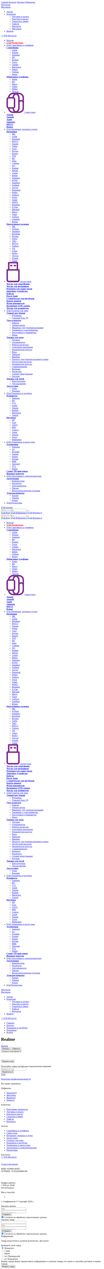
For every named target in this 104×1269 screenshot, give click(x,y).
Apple (14, 50)
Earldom (15, 185)
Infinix (15, 69)
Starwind (16, 464)
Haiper (15, 469)
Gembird (16, 219)
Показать (6, 1049)
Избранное (30, 2)
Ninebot (15, 498)
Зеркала (15, 323)
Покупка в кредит (20, 19)
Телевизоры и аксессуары (23, 442)
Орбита (15, 195)
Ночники (16, 369)
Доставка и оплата (20, 16)
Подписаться (7, 1072)
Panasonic (16, 190)
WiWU (15, 202)
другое (15, 188)
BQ (13, 57)
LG (13, 449)
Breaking (16, 205)
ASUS (15, 425)
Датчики (16, 340)
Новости (10, 1100)
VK (13, 248)
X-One (15, 207)
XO (13, 166)
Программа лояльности (17, 1109)
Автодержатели (19, 486)
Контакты (16, 26)
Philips (15, 89)
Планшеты (11, 1030)
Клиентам (11, 14)
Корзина (21, 2)
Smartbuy (16, 183)
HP (13, 420)
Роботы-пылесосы (20, 345)
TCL (14, 403)
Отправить (6, 1214)
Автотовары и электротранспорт (26, 476)
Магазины (6, 7)
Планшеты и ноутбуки (21, 393)
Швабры (16, 357)
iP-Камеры (17, 315)
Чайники (16, 354)
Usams (15, 173)
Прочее (15, 488)
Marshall (15, 209)
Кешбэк (10, 31)
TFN (14, 156)
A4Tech (15, 217)
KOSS (15, 180)
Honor (14, 74)
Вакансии (11, 1098)
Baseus (15, 153)
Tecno (14, 62)
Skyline (15, 459)
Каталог (12, 2)
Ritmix (15, 175)
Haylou (15, 151)
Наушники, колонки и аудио (24, 129)
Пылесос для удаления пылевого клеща (30, 359)
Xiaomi (15, 52)
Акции (9, 12)
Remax (15, 222)
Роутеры (16, 376)
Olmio (14, 86)
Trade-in (15, 24)
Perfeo (14, 192)
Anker (14, 200)
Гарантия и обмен (20, 21)
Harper (15, 456)
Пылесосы (17, 371)
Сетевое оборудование (22, 374)
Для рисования (19, 383)
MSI (14, 427)
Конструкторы (18, 381)
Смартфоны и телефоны (22, 45)
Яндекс (15, 236)
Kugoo (15, 500)
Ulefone (15, 72)
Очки (14, 388)
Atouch (15, 415)
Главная (4, 2)
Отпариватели (18, 342)
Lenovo (15, 430)
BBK (14, 461)
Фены (14, 335)
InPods (15, 170)
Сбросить (16, 1049)
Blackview (16, 67)
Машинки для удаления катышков (27, 328)
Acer (14, 422)
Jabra (14, 161)
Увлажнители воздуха (22, 349)
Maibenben (17, 439)
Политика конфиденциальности (16, 1079)
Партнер (10, 1093)
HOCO (15, 141)
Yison (14, 214)
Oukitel (15, 65)
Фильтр (4, 1046)
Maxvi (14, 84)
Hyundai (15, 452)
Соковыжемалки (19, 366)
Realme (15, 60)
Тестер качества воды (22, 362)
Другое (15, 91)
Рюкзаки (16, 391)
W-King (15, 229)
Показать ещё (8, 1061)
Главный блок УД (20, 318)
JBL (14, 134)
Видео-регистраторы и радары (26, 491)
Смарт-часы (29, 112)
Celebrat (15, 163)
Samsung (16, 55)
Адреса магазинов (9, 1164)
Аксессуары (25, 281)
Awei (14, 149)
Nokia (14, 79)
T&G (14, 241)
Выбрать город (8, 1266)
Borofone (16, 139)
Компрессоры (18, 481)
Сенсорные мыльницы (22, 347)
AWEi (14, 239)
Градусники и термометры (24, 332)
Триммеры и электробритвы (25, 330)
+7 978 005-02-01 (9, 36)
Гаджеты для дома (19, 311)
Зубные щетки (18, 325)
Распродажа (17, 43)
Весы (14, 352)
